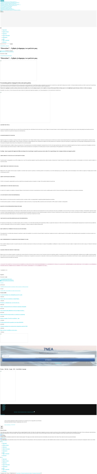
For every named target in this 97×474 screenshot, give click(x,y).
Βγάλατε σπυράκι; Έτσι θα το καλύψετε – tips (9, 318)
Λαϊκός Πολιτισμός (6, 35)
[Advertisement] (48, 20)
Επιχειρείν (4, 42)
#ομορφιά (2, 279)
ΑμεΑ (3, 39)
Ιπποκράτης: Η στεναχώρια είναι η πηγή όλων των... (8, 5)
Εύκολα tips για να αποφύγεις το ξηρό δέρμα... (10, 298)
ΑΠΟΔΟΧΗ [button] (13, 424)
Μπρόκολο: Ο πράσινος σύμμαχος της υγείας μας (8, 3)
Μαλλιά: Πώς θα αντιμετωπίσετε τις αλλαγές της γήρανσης (12, 314)
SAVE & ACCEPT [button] (3, 440)
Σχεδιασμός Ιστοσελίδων (36, 473)
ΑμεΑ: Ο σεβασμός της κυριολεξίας (6, 6)
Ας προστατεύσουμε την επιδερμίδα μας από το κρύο (11, 294)
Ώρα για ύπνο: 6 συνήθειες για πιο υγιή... (8, 330)
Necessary (3, 435)
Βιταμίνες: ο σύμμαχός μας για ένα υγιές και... (10, 302)
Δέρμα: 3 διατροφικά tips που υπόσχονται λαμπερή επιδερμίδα (13, 306)
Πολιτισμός (4, 29)
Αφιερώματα (4, 37)
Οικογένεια (4, 33)
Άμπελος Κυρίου (5, 31)
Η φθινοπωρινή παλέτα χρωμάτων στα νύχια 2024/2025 (11, 322)
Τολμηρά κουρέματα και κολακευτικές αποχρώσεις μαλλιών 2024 (13, 326)
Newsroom (3, 50)
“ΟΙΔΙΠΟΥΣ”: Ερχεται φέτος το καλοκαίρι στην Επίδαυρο (9, 2)
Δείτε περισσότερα (7, 424)
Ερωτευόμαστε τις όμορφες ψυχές (5, 7)
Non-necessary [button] (2, 437)
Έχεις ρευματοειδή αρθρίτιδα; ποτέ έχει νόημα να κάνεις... (12, 310)
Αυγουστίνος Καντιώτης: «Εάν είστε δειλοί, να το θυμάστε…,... (10, 4)
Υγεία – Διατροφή (5, 40)
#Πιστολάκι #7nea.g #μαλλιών (8, 279)
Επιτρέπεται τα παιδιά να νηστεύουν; (6, 8)
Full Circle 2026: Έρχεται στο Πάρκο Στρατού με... (8, 1)
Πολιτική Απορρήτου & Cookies (26, 473)
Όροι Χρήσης (18, 473)
